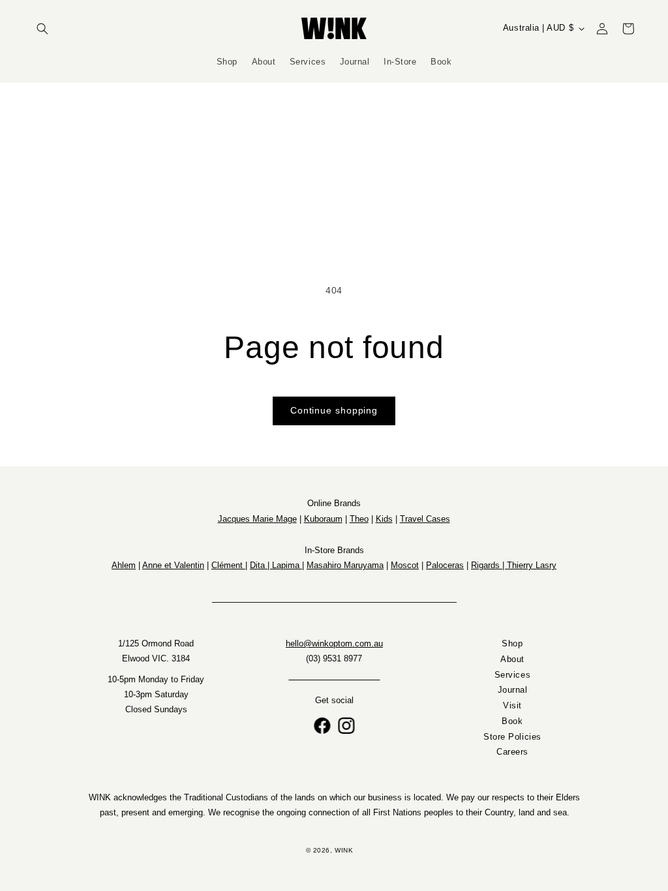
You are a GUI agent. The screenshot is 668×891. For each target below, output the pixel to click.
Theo (359, 519)
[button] (42, 29)
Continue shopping (334, 410)
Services (512, 675)
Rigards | (489, 565)
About (512, 659)
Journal (512, 690)
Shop (512, 643)
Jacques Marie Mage (257, 519)
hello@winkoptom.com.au (334, 643)
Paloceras (445, 565)
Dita (258, 565)
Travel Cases (425, 519)
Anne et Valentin (173, 565)
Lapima (287, 565)
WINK (344, 850)
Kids (384, 519)
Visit (512, 706)
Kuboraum (323, 519)
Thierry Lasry (531, 565)
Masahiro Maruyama (345, 565)
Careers (512, 752)
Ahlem (124, 565)
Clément (228, 565)
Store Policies (512, 737)
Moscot (405, 565)
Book (512, 721)
